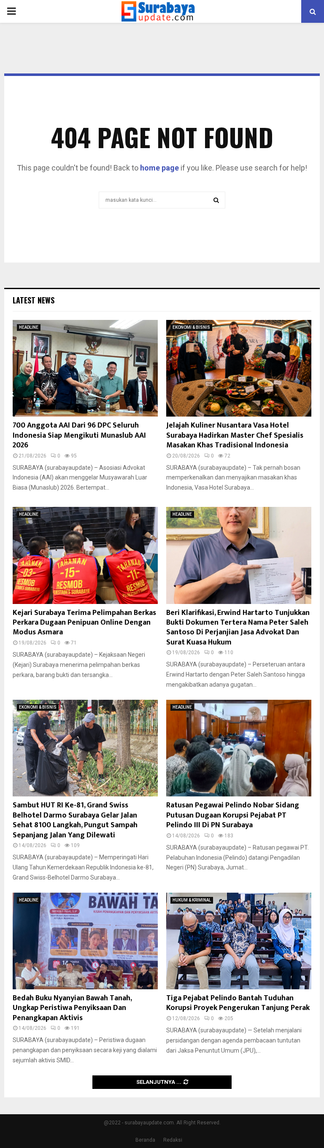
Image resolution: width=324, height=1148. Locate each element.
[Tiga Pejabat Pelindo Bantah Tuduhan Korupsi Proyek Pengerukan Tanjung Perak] (238, 941)
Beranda (145, 1140)
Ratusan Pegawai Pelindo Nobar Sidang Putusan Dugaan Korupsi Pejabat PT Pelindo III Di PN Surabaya (232, 815)
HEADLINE (28, 327)
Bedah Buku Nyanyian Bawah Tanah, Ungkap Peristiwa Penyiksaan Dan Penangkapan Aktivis (72, 1008)
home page (159, 167)
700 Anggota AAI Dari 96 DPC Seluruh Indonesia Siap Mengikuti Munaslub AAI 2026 (79, 435)
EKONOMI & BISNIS (191, 327)
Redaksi (172, 1140)
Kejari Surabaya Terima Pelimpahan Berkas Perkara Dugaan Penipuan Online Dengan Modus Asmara (84, 622)
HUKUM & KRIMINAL (192, 900)
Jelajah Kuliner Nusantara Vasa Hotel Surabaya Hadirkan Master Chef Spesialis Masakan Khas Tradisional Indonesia (234, 435)
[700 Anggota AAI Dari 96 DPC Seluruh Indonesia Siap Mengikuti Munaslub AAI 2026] (85, 368)
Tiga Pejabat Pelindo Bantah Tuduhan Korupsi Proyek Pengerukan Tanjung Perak (238, 1003)
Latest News (33, 300)
